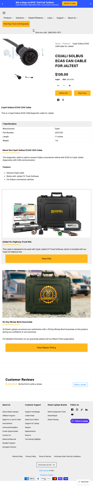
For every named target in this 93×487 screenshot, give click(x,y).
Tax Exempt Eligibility (33, 439)
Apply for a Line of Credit (11, 420)
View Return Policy (46, 347)
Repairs (28, 427)
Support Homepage (32, 412)
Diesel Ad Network (9, 439)
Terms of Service (45, 456)
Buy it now (82, 93)
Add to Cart (63, 93)
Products (66, 44)
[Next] (42, 54)
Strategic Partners (9, 447)
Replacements (30, 431)
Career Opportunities (10, 431)
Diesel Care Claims (32, 420)
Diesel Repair (52, 416)
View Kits (46, 258)
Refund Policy (17, 456)
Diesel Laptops (44, 470)
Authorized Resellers (10, 427)
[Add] (70, 86)
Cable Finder (29, 416)
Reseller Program (8, 443)
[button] (58, 100)
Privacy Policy (31, 456)
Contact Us (6, 435)
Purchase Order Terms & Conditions (67, 456)
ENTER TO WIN (69, 3)
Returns (28, 435)
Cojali (57, 79)
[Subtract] (58, 86)
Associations (7, 423)
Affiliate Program (8, 416)
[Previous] (5, 54)
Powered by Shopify (46, 475)
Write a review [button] (80, 385)
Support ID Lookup (32, 423)
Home (57, 44)
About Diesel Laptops (10, 412)
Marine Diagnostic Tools (57, 412)
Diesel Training (53, 420)
